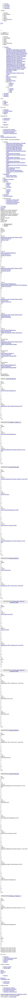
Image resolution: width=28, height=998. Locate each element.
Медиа (5, 122)
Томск (4, 16)
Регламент (5, 109)
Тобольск (5, 13)
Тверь (4, 15)
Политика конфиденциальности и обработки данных (14, 994)
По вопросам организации (9, 130)
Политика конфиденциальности (8, 137)
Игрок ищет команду (11, 73)
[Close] (1, 30)
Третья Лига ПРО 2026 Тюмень (18, 54)
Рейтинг (8, 78)
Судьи (10, 85)
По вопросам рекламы (8, 132)
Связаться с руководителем (10, 133)
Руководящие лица (5, 979)
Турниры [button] (5, 142)
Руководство (6, 981)
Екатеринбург (6, 14)
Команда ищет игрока (11, 176)
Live (7, 75)
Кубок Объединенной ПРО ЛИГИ (16, 51)
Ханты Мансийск (7, 19)
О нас (10, 92)
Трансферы (9, 71)
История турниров (10, 80)
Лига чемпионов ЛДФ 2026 (13, 167)
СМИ (10, 91)
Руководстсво (6, 118)
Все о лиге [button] (8, 82)
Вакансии (5, 124)
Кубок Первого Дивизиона (15, 60)
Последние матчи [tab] (8, 224)
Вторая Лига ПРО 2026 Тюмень (14, 148)
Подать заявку (6, 968)
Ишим (5, 20)
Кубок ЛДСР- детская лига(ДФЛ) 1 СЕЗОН (15, 69)
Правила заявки (7, 966)
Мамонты (16, 558)
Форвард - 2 (18, 422)
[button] (6, 47)
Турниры (8, 48)
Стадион (11, 88)
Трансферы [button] (6, 174)
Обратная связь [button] (7, 198)
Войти (2, 135)
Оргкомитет (6, 119)
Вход (2, 23)
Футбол (4, 206)
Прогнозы (8, 79)
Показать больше (5, 375)
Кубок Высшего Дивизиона (15, 57)
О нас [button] (7, 87)
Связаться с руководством (12, 199)
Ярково (5, 18)
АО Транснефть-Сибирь (17, 602)
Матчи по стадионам (11, 76)
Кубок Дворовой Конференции (14, 170)
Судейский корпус (7, 111)
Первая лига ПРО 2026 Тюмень (14, 147)
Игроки (11, 84)
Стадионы (5, 104)
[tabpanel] (14, 302)
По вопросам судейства (9, 129)
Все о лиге (3, 207)
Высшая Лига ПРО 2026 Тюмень (14, 51)
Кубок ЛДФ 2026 (13, 67)
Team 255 (13, 378)
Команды (11, 83)
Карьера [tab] (6, 225)
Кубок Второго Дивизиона (15, 62)
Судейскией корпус (8, 959)
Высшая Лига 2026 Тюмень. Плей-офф (15, 49)
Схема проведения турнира (10, 958)
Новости (11, 89)
